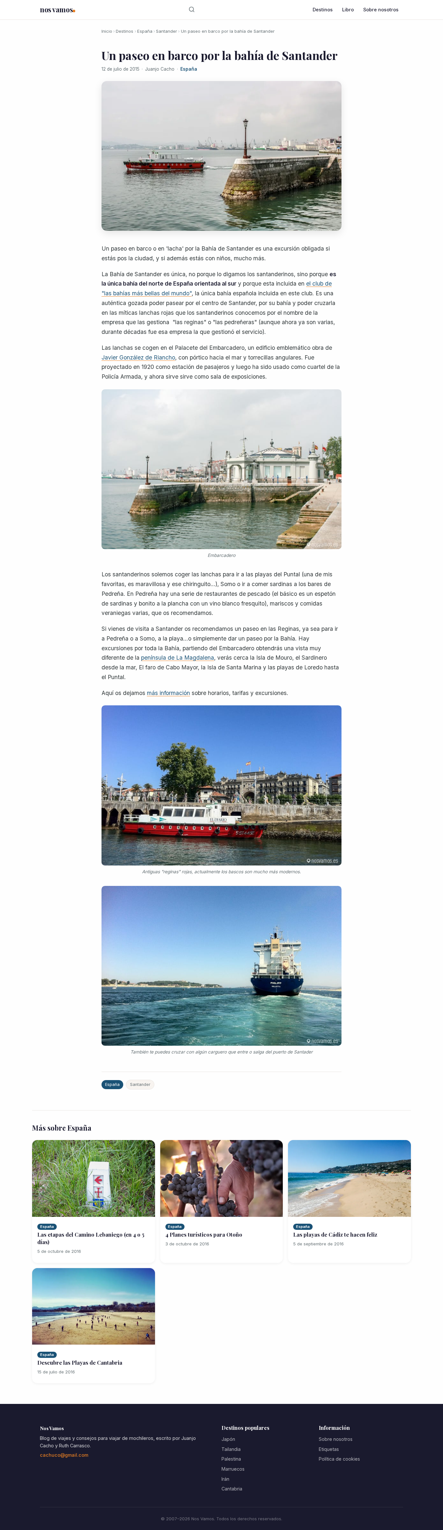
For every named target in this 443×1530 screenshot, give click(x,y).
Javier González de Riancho (138, 357)
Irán (225, 1479)
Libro (348, 9)
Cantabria (232, 1488)
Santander (166, 31)
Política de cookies (339, 1459)
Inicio (107, 31)
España (144, 31)
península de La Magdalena (177, 657)
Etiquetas (329, 1449)
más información (168, 692)
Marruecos (233, 1469)
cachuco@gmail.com (64, 1455)
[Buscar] (191, 10)
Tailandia (231, 1449)
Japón (228, 1439)
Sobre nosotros (381, 9)
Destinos (323, 9)
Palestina (231, 1459)
